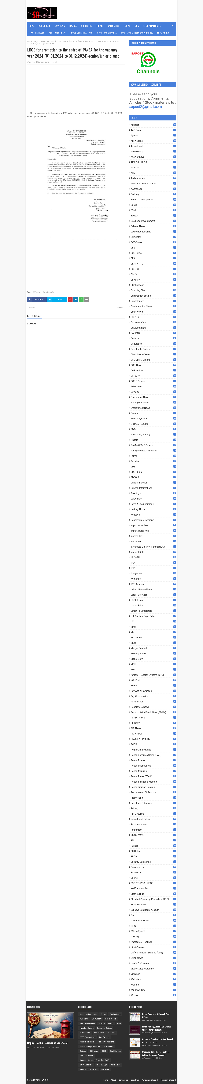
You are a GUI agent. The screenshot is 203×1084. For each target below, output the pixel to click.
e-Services (153, 386)
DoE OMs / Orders (153, 359)
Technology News (153, 920)
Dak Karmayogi (153, 327)
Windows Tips (153, 990)
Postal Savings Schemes (153, 781)
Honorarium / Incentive (153, 520)
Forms (153, 456)
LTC (153, 621)
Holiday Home (153, 509)
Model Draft (153, 658)
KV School (153, 578)
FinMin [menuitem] (99, 25)
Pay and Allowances (153, 691)
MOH (153, 664)
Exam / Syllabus (153, 418)
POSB (153, 744)
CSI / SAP (153, 317)
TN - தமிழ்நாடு (153, 931)
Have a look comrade (153, 504)
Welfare (153, 984)
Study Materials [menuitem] (152, 25)
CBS (153, 247)
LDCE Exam (153, 600)
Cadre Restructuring (153, 231)
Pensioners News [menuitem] (58, 32)
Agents (153, 135)
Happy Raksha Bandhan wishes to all (47, 1043)
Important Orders (153, 525)
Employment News (153, 407)
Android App (153, 151)
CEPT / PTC (153, 263)
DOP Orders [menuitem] (44, 25)
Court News (153, 311)
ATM (153, 172)
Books (153, 205)
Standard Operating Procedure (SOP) (153, 899)
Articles (153, 167)
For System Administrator (153, 450)
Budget (153, 215)
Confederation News (153, 306)
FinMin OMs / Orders (153, 445)
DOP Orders (37, 292)
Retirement (153, 829)
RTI (153, 840)
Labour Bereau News (153, 589)
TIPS (153, 926)
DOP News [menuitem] (60, 25)
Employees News (153, 402)
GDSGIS (153, 477)
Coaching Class (153, 290)
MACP (153, 626)
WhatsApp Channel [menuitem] (107, 32)
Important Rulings (153, 530)
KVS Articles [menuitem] (37, 32)
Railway (153, 808)
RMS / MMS (153, 835)
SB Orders (153, 851)
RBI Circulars (153, 813)
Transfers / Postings (153, 942)
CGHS (153, 274)
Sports (153, 877)
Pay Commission (153, 696)
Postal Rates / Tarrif (153, 776)
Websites (153, 979)
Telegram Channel (168, 1080)
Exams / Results (153, 424)
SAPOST (45, 1080)
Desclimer (135, 1080)
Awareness (153, 189)
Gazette (153, 461)
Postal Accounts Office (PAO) (153, 755)
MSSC (153, 669)
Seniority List (153, 867)
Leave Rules (153, 605)
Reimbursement (153, 824)
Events (153, 413)
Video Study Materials (153, 968)
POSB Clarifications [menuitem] (81, 32)
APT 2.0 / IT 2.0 (153, 162)
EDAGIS (153, 391)
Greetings (153, 493)
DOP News (153, 365)
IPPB (153, 568)
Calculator (153, 237)
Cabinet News (153, 226)
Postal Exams (153, 760)
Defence (153, 338)
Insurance (153, 541)
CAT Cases (153, 242)
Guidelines (153, 498)
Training (153, 936)
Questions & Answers (153, 803)
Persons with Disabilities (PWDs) (153, 712)
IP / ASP (153, 557)
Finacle (153, 440)
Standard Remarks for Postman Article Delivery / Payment (156, 1053)
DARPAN (153, 333)
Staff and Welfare (153, 888)
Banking (153, 194)
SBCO (153, 856)
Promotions (153, 797)
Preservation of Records (153, 792)
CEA (153, 258)
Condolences (153, 301)
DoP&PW (153, 375)
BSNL (153, 210)
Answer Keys (153, 156)
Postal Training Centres (153, 787)
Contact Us (123, 1080)
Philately (153, 723)
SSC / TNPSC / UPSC (153, 883)
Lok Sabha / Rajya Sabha (153, 616)
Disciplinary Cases (153, 354)
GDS (153, 466)
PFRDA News (153, 717)
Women (153, 995)
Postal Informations (153, 765)
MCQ (153, 642)
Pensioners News (153, 707)
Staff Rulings (153, 893)
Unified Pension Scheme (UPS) (153, 952)
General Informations (153, 488)
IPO (153, 562)
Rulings (153, 845)
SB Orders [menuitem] (86, 25)
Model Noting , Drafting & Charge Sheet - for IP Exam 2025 (156, 1028)
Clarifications (153, 285)
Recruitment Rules (41, 41)
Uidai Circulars (153, 947)
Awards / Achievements (153, 183)
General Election (153, 482)
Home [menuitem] (31, 25)
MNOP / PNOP (153, 653)
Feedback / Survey (153, 434)
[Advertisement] (76, 88)
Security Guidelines (153, 861)
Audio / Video (153, 178)
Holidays (153, 514)
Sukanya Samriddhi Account (153, 910)
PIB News (153, 728)
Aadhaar (153, 124)
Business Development (153, 221)
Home (29, 41)
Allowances (153, 140)
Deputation (153, 343)
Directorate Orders (153, 349)
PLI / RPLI (153, 733)
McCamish (153, 637)
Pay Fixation (153, 701)
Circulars (153, 279)
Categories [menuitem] (113, 25)
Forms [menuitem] (127, 25)
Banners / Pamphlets (153, 199)
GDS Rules (153, 472)
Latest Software (153, 594)
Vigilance (153, 974)
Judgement (153, 573)
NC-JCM (153, 680)
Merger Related (153, 648)
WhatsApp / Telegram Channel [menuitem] (137, 32)
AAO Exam (153, 130)
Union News (153, 958)
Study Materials (153, 904)
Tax (153, 915)
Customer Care (153, 322)
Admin (32, 62)
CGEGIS (153, 269)
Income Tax (153, 536)
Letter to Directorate (153, 610)
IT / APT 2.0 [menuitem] (163, 32)
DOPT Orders (153, 381)
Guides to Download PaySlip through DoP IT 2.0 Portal (157, 1041)
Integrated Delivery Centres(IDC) (153, 546)
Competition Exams (153, 295)
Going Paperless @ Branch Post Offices (156, 1015)
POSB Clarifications (153, 749)
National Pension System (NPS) (153, 675)
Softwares (153, 872)
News (153, 685)
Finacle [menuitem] (73, 25)
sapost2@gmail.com (145, 107)
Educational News (153, 397)
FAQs (153, 429)
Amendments (153, 146)
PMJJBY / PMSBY (153, 739)
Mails (153, 632)
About (113, 1080)
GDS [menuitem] (137, 25)
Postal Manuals (153, 771)
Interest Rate (153, 552)
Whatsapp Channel (150, 1080)
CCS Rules (153, 253)
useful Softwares (153, 963)
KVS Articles (153, 584)
